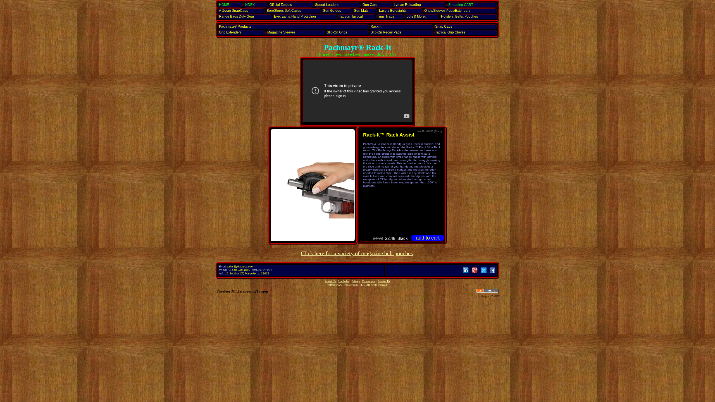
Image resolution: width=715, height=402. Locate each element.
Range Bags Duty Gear (236, 16)
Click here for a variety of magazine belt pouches (357, 253)
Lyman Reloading (407, 5)
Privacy (356, 281)
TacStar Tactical (351, 16)
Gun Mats (361, 11)
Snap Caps (443, 26)
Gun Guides (332, 11)
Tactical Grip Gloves (450, 32)
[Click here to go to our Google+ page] (475, 273)
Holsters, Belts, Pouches (459, 16)
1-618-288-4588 (239, 269)
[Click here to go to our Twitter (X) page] (484, 273)
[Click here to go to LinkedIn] (466, 273)
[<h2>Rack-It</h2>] (312, 185)
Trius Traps (385, 16)
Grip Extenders (230, 32)
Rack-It (376, 26)
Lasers (392, 11)
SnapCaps (233, 11)
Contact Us (384, 281)
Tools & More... (416, 16)
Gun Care (370, 5)
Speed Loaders (327, 5)
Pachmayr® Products (235, 26)
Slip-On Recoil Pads (386, 32)
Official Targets (281, 5)
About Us (330, 281)
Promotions (368, 281)
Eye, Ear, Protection (295, 16)
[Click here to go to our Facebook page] (492, 273)
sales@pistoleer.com (240, 266)
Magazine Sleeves (281, 32)
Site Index (343, 281)
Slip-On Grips (337, 32)
